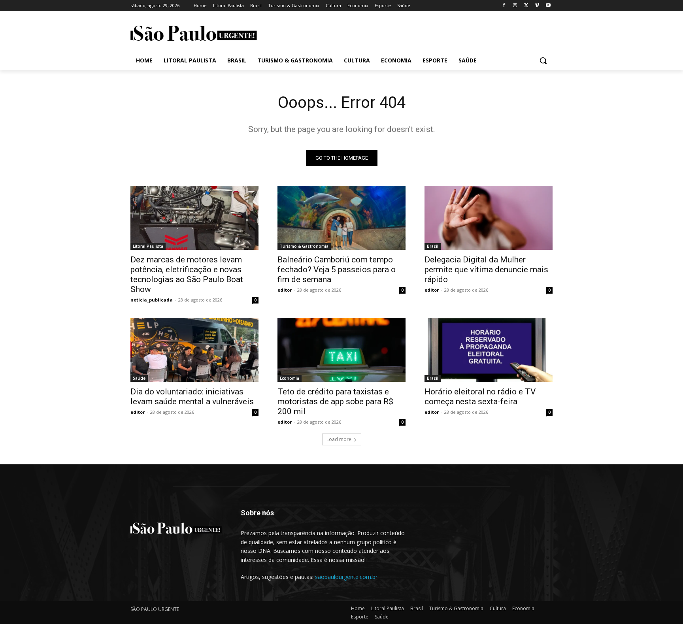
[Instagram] (515, 5)
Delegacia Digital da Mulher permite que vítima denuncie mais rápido (486, 269)
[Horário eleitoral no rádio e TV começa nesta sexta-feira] (489, 350)
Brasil (432, 246)
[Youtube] (548, 5)
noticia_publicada (151, 300)
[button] (543, 60)
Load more (338, 439)
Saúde (139, 378)
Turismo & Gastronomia (304, 246)
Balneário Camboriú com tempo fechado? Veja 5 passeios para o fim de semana (336, 269)
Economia (289, 378)
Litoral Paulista (148, 246)
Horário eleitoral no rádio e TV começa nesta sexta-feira (480, 396)
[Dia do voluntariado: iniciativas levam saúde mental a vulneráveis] (194, 350)
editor (284, 290)
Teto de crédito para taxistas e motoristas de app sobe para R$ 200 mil (335, 401)
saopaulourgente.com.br (346, 577)
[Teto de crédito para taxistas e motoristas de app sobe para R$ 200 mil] (341, 350)
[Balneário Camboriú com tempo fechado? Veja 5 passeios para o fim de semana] (341, 218)
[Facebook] (504, 5)
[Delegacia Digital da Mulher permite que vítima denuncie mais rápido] (489, 218)
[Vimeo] (536, 5)
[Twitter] (526, 5)
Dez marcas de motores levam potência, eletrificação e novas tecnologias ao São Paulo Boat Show (186, 274)
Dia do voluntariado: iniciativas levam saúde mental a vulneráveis (192, 396)
